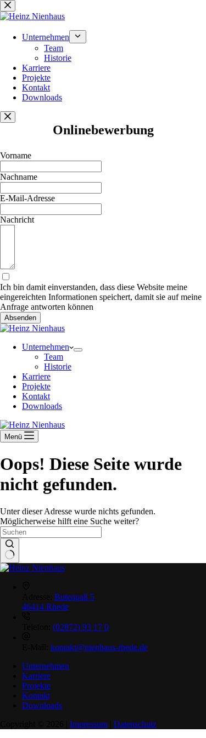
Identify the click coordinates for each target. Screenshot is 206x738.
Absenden (20, 318)
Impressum (89, 724)
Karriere (36, 376)
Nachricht (17, 219)
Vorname (15, 155)
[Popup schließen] (7, 117)
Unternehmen (45, 346)
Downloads (42, 406)
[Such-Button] (9, 550)
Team (53, 356)
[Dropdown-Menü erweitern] (78, 349)
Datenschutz (135, 724)
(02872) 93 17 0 (81, 627)
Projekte (36, 386)
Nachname (18, 176)
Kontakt (36, 396)
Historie (57, 366)
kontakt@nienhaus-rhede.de (99, 647)
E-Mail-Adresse (27, 198)
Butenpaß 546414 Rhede (58, 601)
